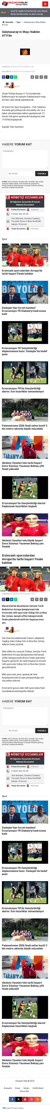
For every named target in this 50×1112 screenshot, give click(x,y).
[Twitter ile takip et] (18, 1099)
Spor (19, 22)
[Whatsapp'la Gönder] (15, 77)
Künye (17, 1088)
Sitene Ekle (24, 1091)
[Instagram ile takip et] (31, 1099)
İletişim (26, 1088)
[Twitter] (7, 77)
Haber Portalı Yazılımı (15, 1108)
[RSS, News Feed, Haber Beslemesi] (38, 1099)
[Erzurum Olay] (15, 4)
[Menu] (45, 4)
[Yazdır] (32, 77)
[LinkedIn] (11, 77)
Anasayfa (9, 22)
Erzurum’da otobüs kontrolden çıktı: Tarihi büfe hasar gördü (29, 12)
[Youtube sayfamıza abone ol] (25, 1099)
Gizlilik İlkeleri (38, 1088)
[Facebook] (3, 77)
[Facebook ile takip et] (12, 1099)
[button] (36, 77)
